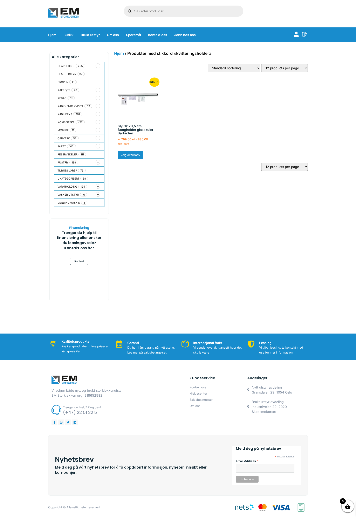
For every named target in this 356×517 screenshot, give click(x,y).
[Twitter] (68, 422)
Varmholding (67, 186)
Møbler (63, 130)
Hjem (52, 35)
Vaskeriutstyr (68, 194)
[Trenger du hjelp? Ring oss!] (56, 410)
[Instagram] (61, 422)
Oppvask (63, 138)
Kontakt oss (157, 35)
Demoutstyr (66, 74)
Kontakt (79, 261)
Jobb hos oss (185, 35)
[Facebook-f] (54, 422)
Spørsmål (133, 35)
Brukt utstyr (90, 35)
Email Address (247, 461)
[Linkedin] (75, 422)
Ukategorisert (68, 178)
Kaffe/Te (63, 90)
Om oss (113, 35)
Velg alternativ (130, 155)
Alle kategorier (65, 56)
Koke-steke (66, 122)
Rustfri (62, 162)
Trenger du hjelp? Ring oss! (82, 407)
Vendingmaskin (68, 202)
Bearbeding (66, 66)
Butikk (68, 35)
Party (61, 146)
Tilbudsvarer (67, 170)
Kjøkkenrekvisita (70, 106)
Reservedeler (67, 154)
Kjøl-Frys (64, 114)
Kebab (62, 98)
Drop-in (62, 82)
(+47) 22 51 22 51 (80, 412)
